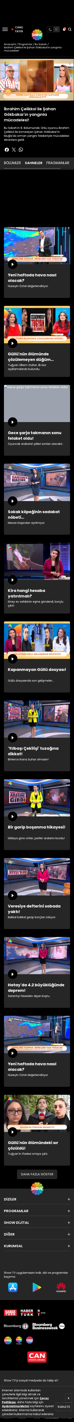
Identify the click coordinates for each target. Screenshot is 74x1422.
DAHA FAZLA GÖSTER (37, 1174)
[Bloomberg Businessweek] (49, 1326)
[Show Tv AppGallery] (61, 1287)
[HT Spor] (41, 1312)
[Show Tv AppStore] (13, 1287)
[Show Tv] (37, 34)
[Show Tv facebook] (6, 149)
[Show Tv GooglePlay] (37, 1287)
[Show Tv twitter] (14, 150)
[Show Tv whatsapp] (21, 149)
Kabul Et (64, 1406)
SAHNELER (33, 162)
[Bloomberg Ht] (16, 1326)
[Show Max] (30, 1340)
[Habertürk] (10, 1312)
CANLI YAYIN (18, 29)
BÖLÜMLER (12, 162)
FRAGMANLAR (57, 162)
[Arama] (70, 29)
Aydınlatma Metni (15, 1406)
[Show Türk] (19, 1340)
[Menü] (5, 29)
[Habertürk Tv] (27, 1312)
